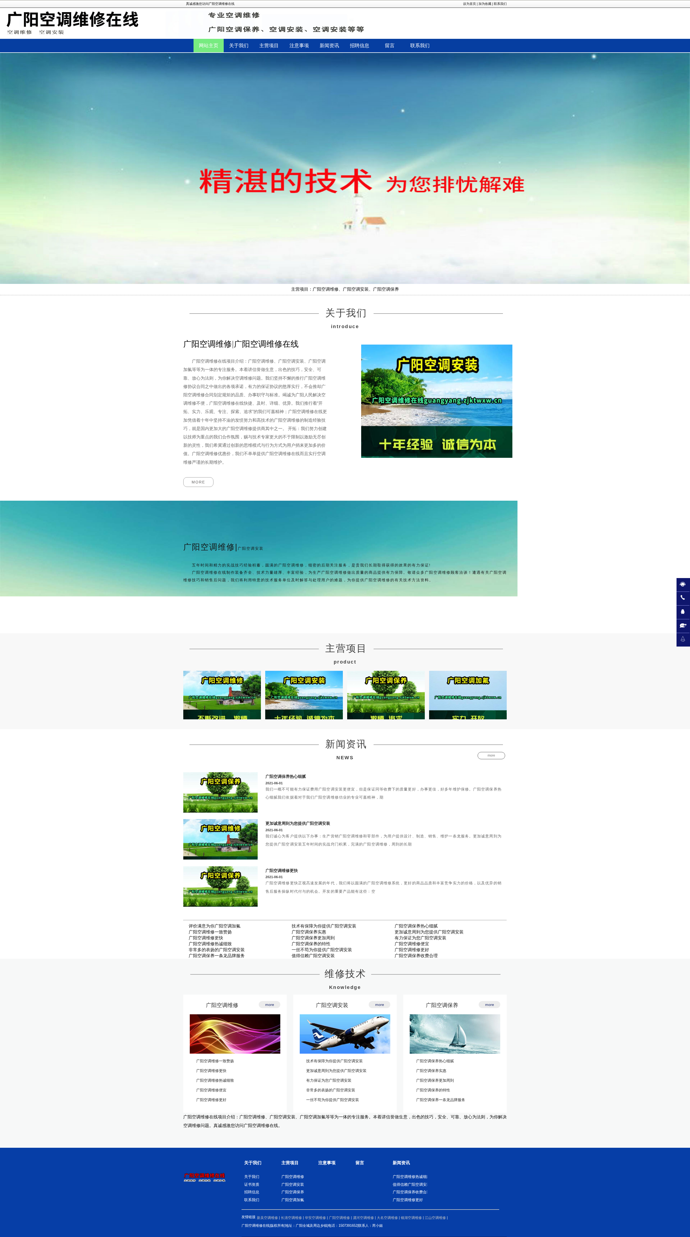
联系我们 (500, 4)
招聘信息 (251, 1192)
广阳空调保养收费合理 (416, 955)
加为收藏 (484, 4)
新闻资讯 (401, 1162)
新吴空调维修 (267, 1217)
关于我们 (252, 1162)
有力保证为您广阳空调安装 (420, 938)
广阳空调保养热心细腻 (285, 776)
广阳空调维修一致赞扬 (210, 932)
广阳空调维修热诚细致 (210, 944)
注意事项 (327, 1162)
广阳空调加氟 (292, 1200)
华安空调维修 (315, 1217)
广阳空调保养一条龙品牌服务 (217, 955)
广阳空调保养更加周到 (313, 938)
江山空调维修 (435, 1217)
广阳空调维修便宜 (412, 944)
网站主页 (208, 45)
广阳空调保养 (442, 1005)
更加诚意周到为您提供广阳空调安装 (297, 823)
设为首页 (469, 4)
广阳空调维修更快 (281, 870)
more (198, 482)
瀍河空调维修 (363, 1217)
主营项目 (290, 1162)
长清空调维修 (291, 1217)
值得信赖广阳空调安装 (313, 955)
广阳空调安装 (332, 1005)
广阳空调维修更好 (412, 949)
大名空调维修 (387, 1217)
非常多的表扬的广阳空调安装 (217, 949)
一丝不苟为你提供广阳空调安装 (322, 949)
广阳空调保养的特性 (311, 944)
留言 (360, 1162)
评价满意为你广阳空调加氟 (214, 926)
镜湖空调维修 (411, 1217)
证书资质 (251, 1184)
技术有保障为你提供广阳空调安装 (324, 926)
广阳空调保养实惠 (309, 932)
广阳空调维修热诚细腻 (411, 1176)
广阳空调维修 (222, 1005)
